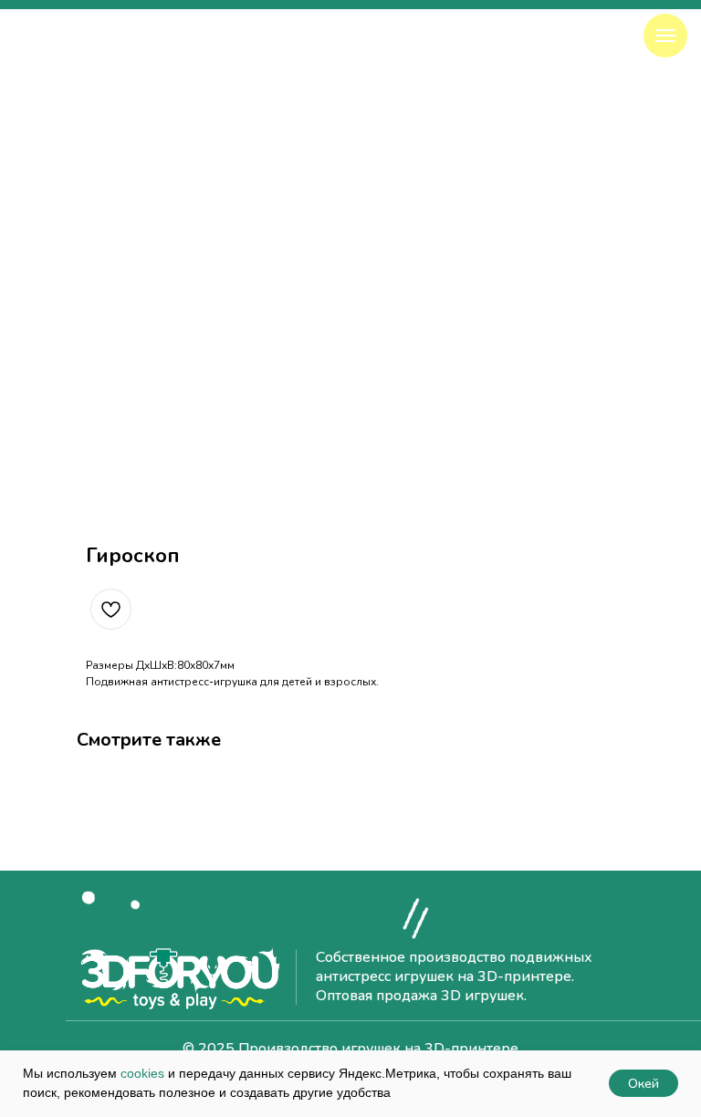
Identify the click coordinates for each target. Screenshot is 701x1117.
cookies (142, 1073)
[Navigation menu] (665, 35)
